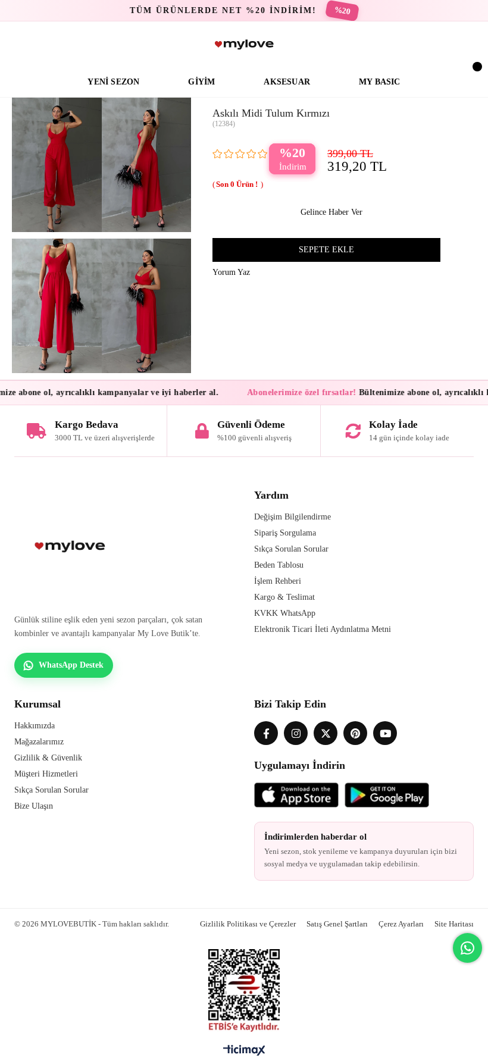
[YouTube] (385, 733)
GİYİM (201, 81)
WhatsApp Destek (71, 665)
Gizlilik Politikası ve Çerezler (248, 923)
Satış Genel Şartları (337, 923)
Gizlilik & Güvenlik (48, 757)
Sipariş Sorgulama (285, 532)
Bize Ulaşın (33, 806)
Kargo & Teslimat (284, 597)
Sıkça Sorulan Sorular (291, 548)
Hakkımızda (34, 725)
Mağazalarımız (39, 741)
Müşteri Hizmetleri (46, 773)
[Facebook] (266, 733)
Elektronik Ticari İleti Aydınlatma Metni (322, 629)
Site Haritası (454, 923)
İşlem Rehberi (277, 581)
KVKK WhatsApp (284, 613)
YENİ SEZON (113, 81)
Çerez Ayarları (401, 923)
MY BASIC (380, 81)
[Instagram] (296, 733)
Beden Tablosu (279, 565)
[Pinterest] (355, 733)
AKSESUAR (287, 81)
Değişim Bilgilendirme (292, 516)
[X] (325, 733)
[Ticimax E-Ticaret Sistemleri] (244, 1053)
